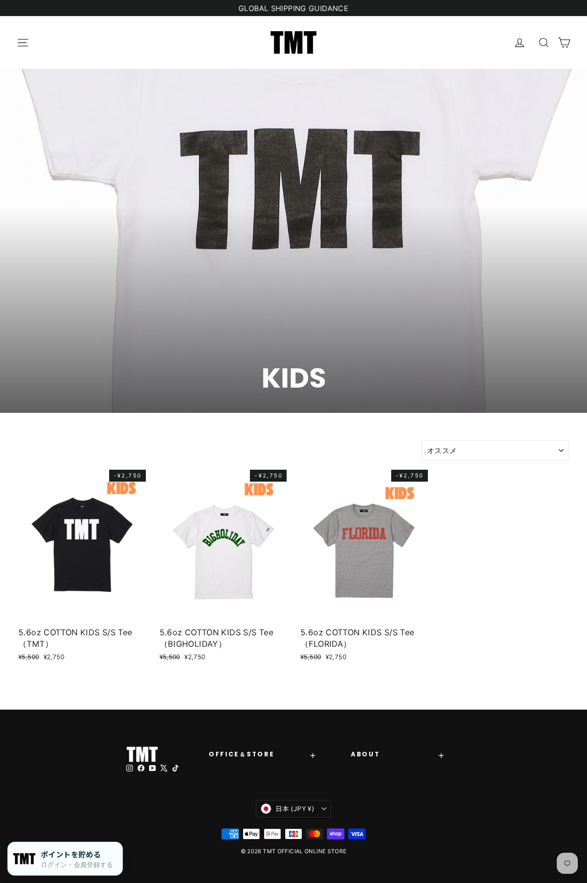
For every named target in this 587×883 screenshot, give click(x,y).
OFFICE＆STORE (241, 754)
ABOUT (365, 754)
